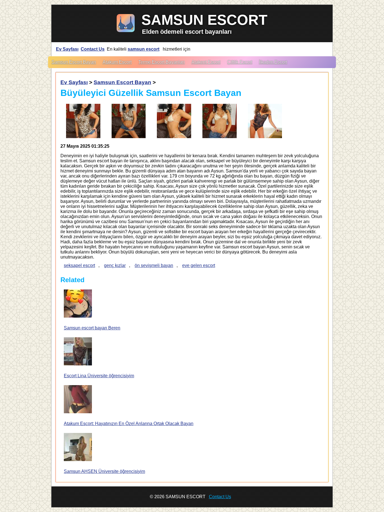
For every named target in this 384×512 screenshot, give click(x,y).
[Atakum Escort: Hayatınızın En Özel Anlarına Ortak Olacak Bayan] (77, 400)
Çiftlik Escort (239, 62)
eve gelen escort (198, 265)
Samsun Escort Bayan (73, 62)
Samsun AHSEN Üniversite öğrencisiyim (104, 471)
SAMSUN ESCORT (204, 20)
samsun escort (143, 49)
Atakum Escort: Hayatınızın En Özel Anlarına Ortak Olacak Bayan (128, 423)
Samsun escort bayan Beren (92, 327)
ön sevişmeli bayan (154, 265)
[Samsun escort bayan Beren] (77, 304)
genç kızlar (115, 265)
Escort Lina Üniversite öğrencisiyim (99, 375)
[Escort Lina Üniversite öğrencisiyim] (77, 352)
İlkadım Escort (273, 62)
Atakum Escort (117, 62)
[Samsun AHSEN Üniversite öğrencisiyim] (77, 448)
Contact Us (93, 49)
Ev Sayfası (67, 49)
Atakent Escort (205, 62)
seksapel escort (79, 265)
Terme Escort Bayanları (161, 62)
